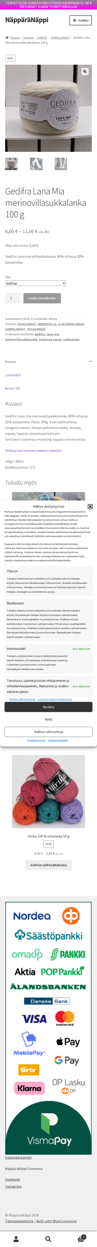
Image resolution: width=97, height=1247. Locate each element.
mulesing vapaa (50, 339)
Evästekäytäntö (36, 740)
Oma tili (16, 1239)
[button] (90, 507)
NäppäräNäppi (26, 19)
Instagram (13, 1186)
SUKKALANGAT (60, 38)
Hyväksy (48, 707)
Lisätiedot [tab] (13, 375)
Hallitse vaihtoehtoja (48, 732)
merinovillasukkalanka (21, 339)
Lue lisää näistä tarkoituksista (54, 699)
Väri (8, 277)
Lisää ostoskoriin (42, 298)
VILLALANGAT (36, 329)
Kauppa (28, 38)
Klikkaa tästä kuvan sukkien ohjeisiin (33, 450)
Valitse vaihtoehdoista (48, 865)
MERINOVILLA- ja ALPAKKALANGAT (61, 324)
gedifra (40, 334)
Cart (75, 1235)
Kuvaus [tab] (10, 361)
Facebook (12, 1179)
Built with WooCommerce (56, 1221)
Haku (48, 1239)
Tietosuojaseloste (58, 740)
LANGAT (42, 38)
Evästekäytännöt (18, 1157)
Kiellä (48, 719)
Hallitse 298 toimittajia (22, 699)
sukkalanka (71, 339)
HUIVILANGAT (27, 324)
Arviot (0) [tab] (12, 388)
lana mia (53, 334)
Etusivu (15, 38)
